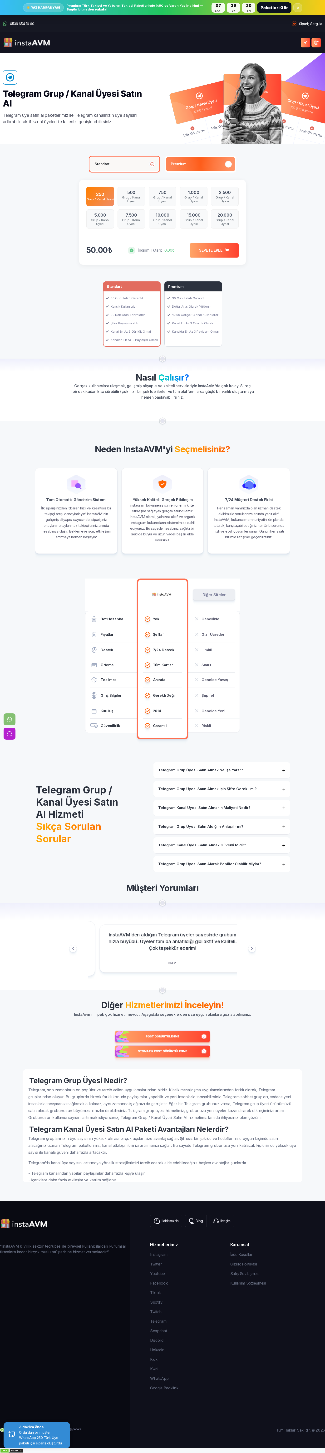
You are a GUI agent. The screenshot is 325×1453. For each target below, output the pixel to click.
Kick (154, 1359)
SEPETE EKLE (210, 250)
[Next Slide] (252, 948)
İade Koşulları (242, 1254)
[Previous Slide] (73, 948)
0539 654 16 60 (22, 24)
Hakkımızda (169, 1221)
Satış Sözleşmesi (244, 1273)
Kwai (154, 1369)
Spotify (156, 1302)
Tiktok (155, 1292)
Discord (156, 1340)
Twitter (156, 1264)
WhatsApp (159, 1378)
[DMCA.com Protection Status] (162, 1450)
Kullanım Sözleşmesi (248, 1283)
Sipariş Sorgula (310, 24)
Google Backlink (164, 1388)
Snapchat (158, 1330)
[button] (132, 314)
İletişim (225, 1221)
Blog (199, 1221)
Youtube (157, 1273)
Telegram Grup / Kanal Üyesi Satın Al (154, 1117)
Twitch (156, 1311)
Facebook (158, 1283)
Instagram (158, 1254)
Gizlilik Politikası (243, 1264)
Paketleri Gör (274, 7)
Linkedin (157, 1349)
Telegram (158, 1321)
